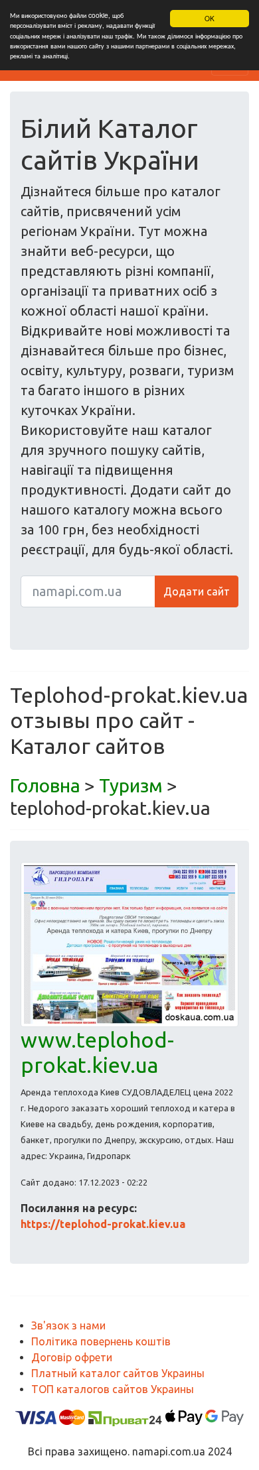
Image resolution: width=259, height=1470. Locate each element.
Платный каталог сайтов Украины (118, 1373)
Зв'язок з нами (68, 1325)
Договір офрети (71, 1357)
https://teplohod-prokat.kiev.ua (103, 1224)
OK (210, 18)
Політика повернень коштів (101, 1341)
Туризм (131, 785)
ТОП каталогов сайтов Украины (112, 1389)
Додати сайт (196, 591)
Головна (45, 785)
